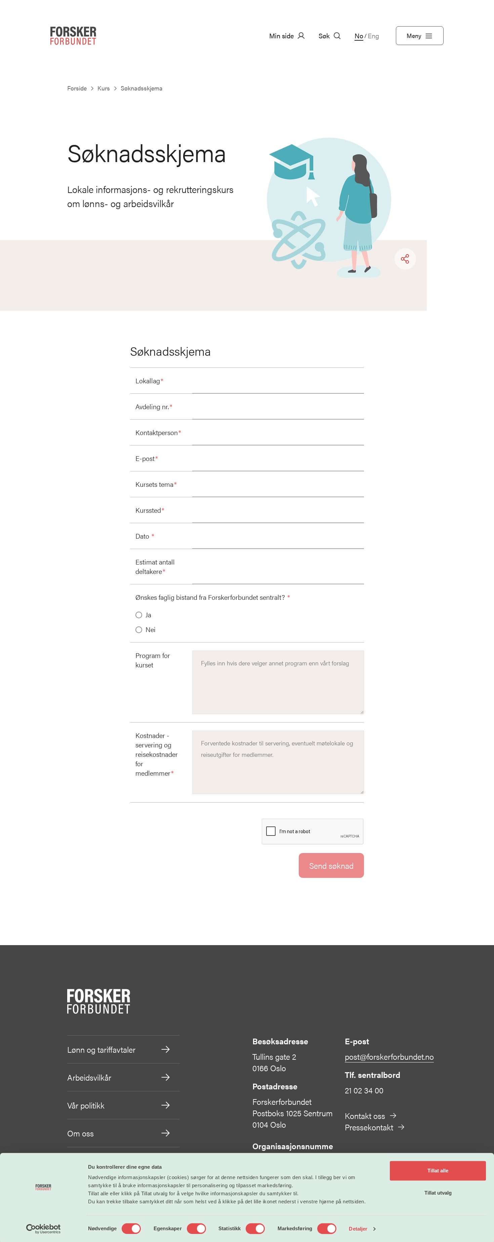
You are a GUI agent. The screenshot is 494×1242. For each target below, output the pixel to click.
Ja (148, 614)
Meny (414, 35)
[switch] (196, 1228)
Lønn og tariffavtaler (101, 1049)
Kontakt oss (365, 1115)
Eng (373, 35)
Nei (151, 629)
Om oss (80, 1133)
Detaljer (358, 1229)
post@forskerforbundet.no (389, 1056)
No (359, 35)
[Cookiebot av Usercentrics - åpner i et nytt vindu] (43, 1229)
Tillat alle (437, 1170)
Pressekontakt (369, 1127)
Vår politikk (86, 1105)
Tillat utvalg (438, 1193)
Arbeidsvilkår (89, 1077)
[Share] (405, 259)
